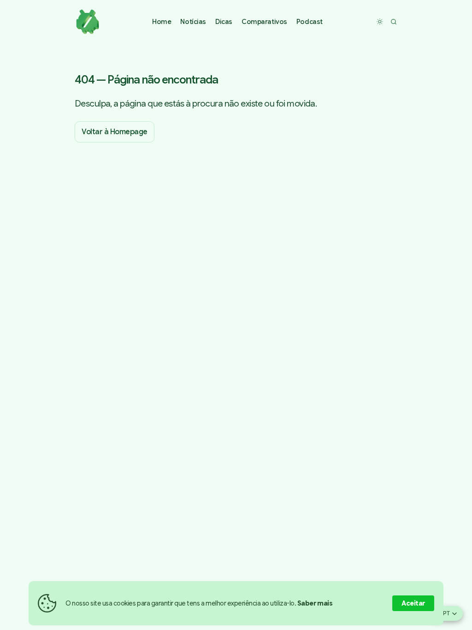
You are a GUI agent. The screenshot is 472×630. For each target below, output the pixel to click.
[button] (193, 22)
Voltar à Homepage (115, 132)
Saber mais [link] (315, 603)
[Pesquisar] (393, 21)
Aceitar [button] (413, 603)
